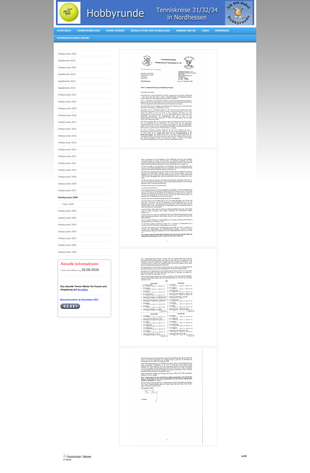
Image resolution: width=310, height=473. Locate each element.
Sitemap (87, 456)
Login (244, 455)
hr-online (83, 289)
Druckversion (74, 456)
